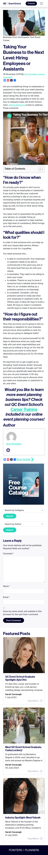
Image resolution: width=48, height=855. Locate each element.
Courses (31, 3)
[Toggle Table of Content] (39, 169)
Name (6, 586)
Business (7, 37)
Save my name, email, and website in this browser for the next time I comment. (22, 613)
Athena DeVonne (17, 105)
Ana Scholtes (30, 74)
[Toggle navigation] (41, 3)
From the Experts (20, 37)
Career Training (24, 409)
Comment (8, 553)
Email (6, 597)
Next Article (23, 459)
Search (9, 516)
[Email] (8, 450)
